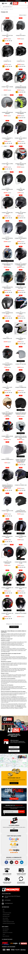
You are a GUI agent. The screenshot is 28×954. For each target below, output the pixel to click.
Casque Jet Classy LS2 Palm (7, 614)
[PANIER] (25, 3)
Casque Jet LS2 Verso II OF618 (21, 139)
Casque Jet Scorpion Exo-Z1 (7, 239)
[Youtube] (16, 862)
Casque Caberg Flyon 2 (7, 511)
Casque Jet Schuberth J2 (21, 239)
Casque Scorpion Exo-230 (7, 190)
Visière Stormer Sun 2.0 (7, 459)
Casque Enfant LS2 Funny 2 (21, 339)
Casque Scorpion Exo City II (7, 313)
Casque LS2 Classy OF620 (7, 388)
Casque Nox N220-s (20, 35)
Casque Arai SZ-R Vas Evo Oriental (7, 264)
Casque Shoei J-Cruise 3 (7, 87)
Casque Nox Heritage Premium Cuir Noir (20, 413)
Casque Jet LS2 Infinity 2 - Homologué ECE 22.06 (21, 265)
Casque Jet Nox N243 (20, 364)
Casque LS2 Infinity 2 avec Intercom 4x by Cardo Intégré (7, 486)
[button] (14, 747)
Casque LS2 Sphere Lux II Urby (7, 588)
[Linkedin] (21, 862)
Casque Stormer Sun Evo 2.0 (20, 537)
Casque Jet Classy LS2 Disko (21, 588)
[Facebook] (6, 862)
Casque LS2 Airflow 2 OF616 (7, 213)
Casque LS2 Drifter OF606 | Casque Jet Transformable (21, 460)
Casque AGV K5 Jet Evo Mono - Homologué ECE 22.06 (21, 437)
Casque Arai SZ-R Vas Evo (7, 36)
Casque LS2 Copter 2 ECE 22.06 (20, 213)
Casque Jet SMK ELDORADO (7, 562)
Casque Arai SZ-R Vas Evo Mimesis (20, 113)
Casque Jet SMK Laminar (21, 190)
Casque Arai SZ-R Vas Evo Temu (20, 288)
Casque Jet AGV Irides (20, 613)
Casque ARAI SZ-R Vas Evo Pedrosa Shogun (20, 87)
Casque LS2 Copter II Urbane (7, 537)
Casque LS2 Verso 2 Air (21, 485)
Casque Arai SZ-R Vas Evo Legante (7, 288)
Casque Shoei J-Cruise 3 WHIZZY (7, 437)
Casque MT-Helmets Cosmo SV (7, 365)
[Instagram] (11, 862)
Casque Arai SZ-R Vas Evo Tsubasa (20, 164)
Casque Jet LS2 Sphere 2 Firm (21, 562)
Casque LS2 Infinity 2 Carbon (7, 139)
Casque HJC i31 (7, 61)
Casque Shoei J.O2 (7, 338)
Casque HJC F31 (21, 61)
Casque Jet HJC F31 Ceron (21, 313)
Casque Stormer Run (20, 387)
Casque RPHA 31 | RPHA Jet (7, 164)
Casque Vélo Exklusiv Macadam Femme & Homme (7, 414)
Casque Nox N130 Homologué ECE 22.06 (20, 511)
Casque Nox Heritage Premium (7, 113)
